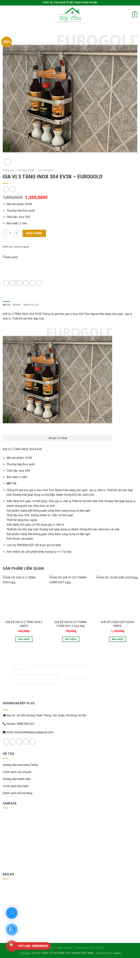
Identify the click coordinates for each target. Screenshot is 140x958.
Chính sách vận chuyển (17, 772)
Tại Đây (67, 551)
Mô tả (6, 304)
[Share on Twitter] (19, 283)
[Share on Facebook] (13, 283)
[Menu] (5, 14)
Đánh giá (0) (30, 304)
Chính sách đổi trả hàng (17, 793)
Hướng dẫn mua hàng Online (20, 765)
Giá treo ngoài (45, 170)
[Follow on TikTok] (19, 742)
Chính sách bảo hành (16, 786)
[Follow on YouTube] (32, 742)
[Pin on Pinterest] (32, 283)
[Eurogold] (25, 267)
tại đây (55, 679)
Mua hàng (34, 233)
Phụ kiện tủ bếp (25, 170)
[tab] (6, 305)
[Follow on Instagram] (13, 742)
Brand (17, 304)
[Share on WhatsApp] (6, 283)
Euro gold (29, 210)
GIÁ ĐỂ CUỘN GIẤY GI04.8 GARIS (117, 624)
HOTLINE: (33, 946)
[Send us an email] (26, 742)
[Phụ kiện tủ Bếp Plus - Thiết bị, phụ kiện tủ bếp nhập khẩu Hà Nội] (70, 14)
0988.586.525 (25, 724)
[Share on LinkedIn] (39, 283)
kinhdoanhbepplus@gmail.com (34, 732)
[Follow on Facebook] (6, 742)
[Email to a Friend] (26, 283)
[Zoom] (7, 162)
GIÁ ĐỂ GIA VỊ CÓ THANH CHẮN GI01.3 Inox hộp (71, 624)
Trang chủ (8, 170)
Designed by (108, 953)
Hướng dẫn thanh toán (16, 779)
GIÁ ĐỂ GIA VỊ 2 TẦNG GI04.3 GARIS (23, 624)
